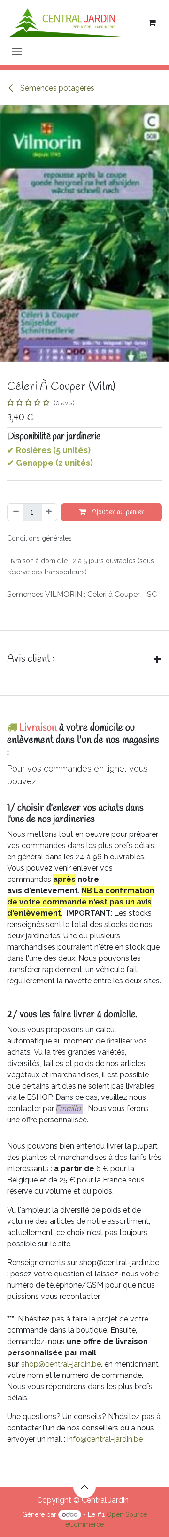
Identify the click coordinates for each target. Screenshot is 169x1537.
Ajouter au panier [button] (117, 512)
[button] (84, 1486)
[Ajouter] (49, 512)
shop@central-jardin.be (61, 1363)
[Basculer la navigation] (17, 51)
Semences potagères (56, 88)
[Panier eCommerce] (152, 22)
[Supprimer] (15, 512)
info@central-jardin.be (105, 1439)
